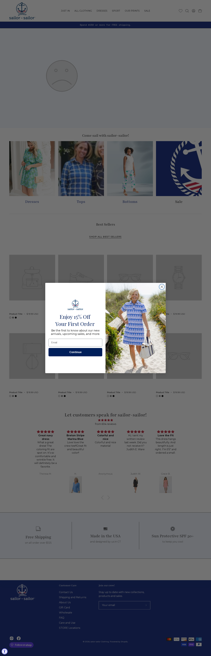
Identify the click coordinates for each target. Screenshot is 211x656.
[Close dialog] (162, 286)
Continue (75, 352)
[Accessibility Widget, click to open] (5, 651)
